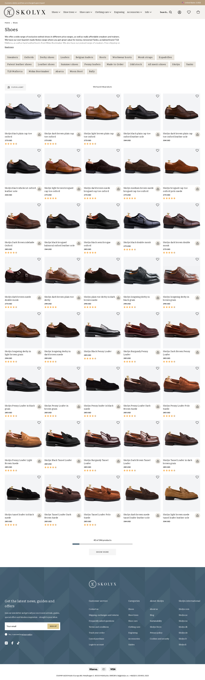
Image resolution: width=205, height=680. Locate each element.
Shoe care (85, 12)
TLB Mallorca (15, 71)
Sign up (53, 626)
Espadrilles (165, 57)
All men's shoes (157, 64)
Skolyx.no (183, 621)
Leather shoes (46, 64)
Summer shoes (69, 64)
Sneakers (12, 57)
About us (154, 609)
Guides (131, 644)
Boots (102, 57)
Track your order (97, 633)
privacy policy (27, 634)
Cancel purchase (96, 639)
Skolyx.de (183, 633)
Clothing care (102, 12)
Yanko (189, 64)
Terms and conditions (99, 627)
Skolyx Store (155, 627)
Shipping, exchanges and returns (104, 615)
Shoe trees (68, 12)
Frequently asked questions (101, 621)
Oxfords (29, 57)
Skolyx (176, 64)
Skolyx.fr (183, 639)
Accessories (133, 12)
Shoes (55, 12)
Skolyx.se (183, 615)
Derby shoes (47, 57)
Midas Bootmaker (39, 71)
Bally (92, 71)
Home (7, 23)
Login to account (96, 644)
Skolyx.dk (183, 627)
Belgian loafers (84, 57)
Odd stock (136, 64)
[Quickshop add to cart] (39, 134)
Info (147, 12)
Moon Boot (76, 71)
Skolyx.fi (182, 644)
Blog (152, 615)
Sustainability (156, 621)
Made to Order (115, 64)
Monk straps (145, 57)
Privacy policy (156, 633)
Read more (9, 47)
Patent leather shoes (19, 64)
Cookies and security (159, 639)
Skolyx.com (184, 609)
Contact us (93, 609)
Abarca (60, 71)
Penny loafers (92, 64)
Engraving (119, 12)
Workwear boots (122, 57)
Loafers (65, 57)
